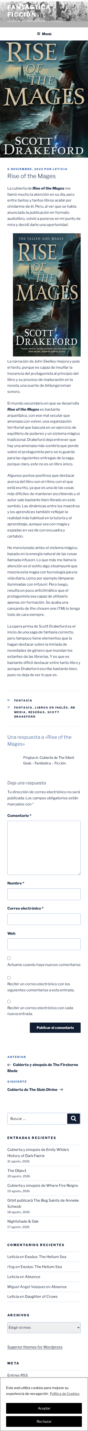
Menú (46, 34)
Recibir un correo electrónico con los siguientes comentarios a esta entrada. (40, 987)
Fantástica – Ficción (31, 11)
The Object (16, 1170)
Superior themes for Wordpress (35, 1347)
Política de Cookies (64, 1393)
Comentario (19, 815)
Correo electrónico (25, 908)
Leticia (60, 169)
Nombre (15, 883)
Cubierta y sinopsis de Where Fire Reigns (42, 1185)
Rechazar (44, 1421)
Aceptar (44, 1408)
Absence (32, 1277)
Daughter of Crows (41, 1296)
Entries (17, 1375)
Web (11, 933)
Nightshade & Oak (22, 1221)
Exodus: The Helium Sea (45, 1257)
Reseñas (36, 712)
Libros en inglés (51, 707)
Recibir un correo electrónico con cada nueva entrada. (40, 1011)
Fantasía (23, 700)
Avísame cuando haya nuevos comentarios (44, 965)
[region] (44, 1404)
